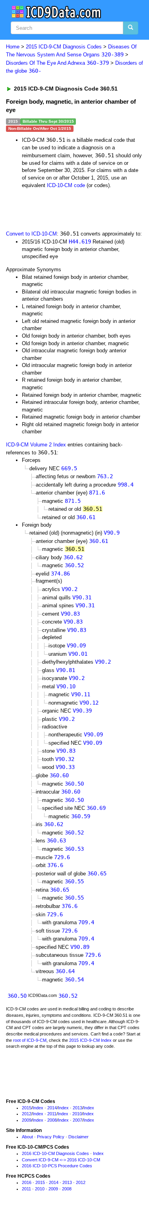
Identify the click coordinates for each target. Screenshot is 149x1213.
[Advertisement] (63, 208)
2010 (77, 1113)
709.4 (86, 922)
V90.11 (80, 694)
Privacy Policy (50, 1136)
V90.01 (77, 654)
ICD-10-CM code (66, 185)
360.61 (85, 517)
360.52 (74, 565)
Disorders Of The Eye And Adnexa (57, 63)
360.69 (96, 808)
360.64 (65, 971)
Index (38, 1107)
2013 (77, 1107)
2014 (52, 1107)
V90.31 (81, 597)
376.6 (55, 865)
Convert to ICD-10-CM (31, 234)
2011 (51, 1113)
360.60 (59, 775)
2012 (26, 1113)
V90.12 (89, 702)
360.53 (74, 849)
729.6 (62, 857)
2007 (77, 1120)
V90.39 (82, 710)
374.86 (60, 573)
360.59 (80, 816)
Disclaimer (78, 1136)
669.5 (69, 468)
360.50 (74, 783)
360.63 (56, 840)
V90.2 (69, 589)
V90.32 (64, 759)
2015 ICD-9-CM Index (90, 1040)
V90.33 (65, 767)
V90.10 (65, 686)
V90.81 (65, 670)
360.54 (74, 979)
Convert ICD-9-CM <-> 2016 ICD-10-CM (61, 1159)
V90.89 (79, 947)
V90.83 (70, 613)
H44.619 (80, 241)
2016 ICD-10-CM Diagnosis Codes (55, 1153)
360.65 (96, 873)
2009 (26, 1120)
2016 (26, 1182)
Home (12, 47)
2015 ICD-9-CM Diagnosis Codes (64, 47)
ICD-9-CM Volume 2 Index (36, 445)
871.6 (97, 492)
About (27, 1136)
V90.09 (76, 645)
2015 (26, 1107)
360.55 (74, 881)
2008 (52, 1120)
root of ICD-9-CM (29, 1040)
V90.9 (112, 532)
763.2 (105, 476)
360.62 (73, 557)
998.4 (126, 484)
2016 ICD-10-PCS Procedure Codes (57, 1165)
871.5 (73, 501)
